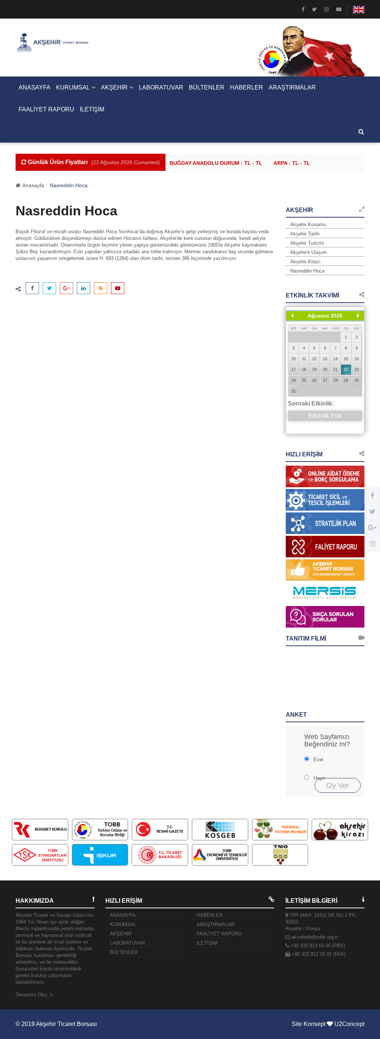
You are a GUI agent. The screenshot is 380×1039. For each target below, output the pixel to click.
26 (314, 380)
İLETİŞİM (92, 109)
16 (356, 358)
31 (293, 391)
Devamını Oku (32, 994)
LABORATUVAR (161, 87)
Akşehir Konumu (308, 224)
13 (325, 358)
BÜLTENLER (207, 87)
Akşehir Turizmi (307, 243)
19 (314, 369)
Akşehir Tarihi (305, 234)
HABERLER (246, 87)
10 (293, 358)
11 (304, 358)
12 (314, 358)
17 (293, 369)
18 (304, 369)
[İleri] (358, 315)
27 (325, 380)
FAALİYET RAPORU (46, 109)
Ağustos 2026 (325, 316)
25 (304, 380)
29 (346, 380)
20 (325, 369)
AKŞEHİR (114, 87)
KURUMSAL (73, 87)
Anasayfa (33, 185)
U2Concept (349, 1024)
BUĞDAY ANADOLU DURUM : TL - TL (210, 163)
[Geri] (292, 315)
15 (346, 358)
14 (335, 358)
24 (293, 380)
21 (335, 369)
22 (346, 369)
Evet (319, 759)
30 (356, 380)
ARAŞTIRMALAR (292, 87)
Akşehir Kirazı (305, 261)
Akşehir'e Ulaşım (308, 252)
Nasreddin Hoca (307, 271)
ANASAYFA (34, 87)
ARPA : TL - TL (286, 163)
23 (356, 369)
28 (335, 380)
